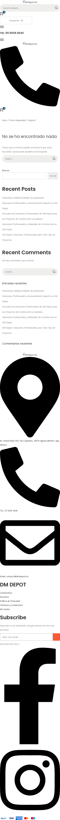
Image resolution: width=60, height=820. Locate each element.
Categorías (14, 20)
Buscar (5, 170)
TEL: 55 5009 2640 (12, 33)
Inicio (4, 120)
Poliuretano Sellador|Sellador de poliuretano (23, 197)
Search (56, 7)
